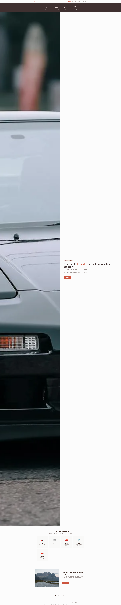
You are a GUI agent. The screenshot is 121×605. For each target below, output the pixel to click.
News (75, 1)
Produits (79, 1)
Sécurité (82, 1)
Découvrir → (68, 277)
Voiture (86, 1)
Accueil (69, 1)
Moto (72, 1)
